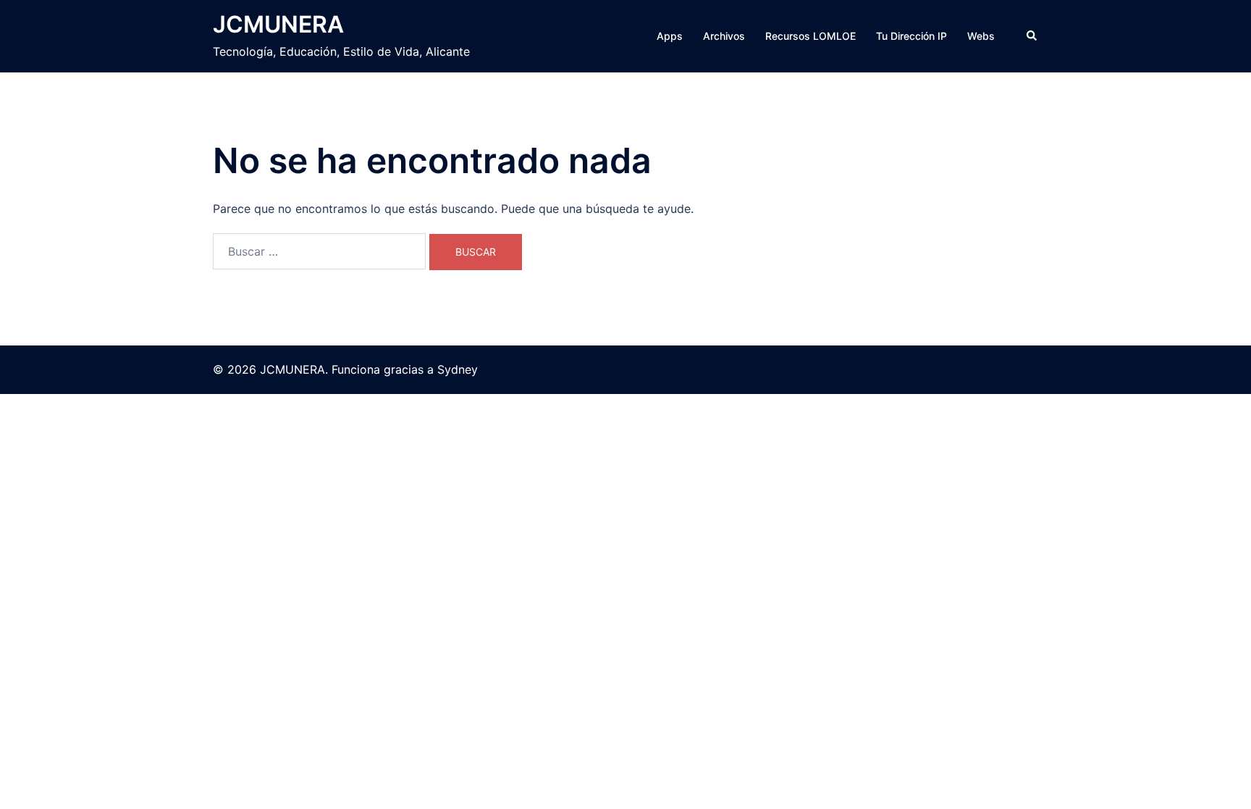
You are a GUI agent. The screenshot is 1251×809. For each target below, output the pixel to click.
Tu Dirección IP (911, 36)
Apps (670, 36)
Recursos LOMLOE (810, 36)
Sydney (457, 369)
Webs (981, 36)
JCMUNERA (278, 24)
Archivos (724, 36)
